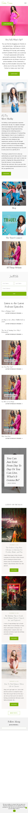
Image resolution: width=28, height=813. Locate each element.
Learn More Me (7, 23)
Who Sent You (6, 436)
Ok (14, 810)
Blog (14, 208)
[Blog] (14, 194)
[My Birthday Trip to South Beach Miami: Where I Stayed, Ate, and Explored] (14, 593)
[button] (25, 2)
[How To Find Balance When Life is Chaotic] (14, 661)
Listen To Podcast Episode (13, 313)
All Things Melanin (14, 268)
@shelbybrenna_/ (14, 724)
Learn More (14, 74)
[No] (26, 807)
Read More (6, 173)
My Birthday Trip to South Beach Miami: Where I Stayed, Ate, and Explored (14, 618)
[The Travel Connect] (14, 223)
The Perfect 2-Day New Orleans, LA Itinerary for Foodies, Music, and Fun (14, 550)
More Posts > (14, 713)
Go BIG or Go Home (8, 402)
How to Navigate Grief (8, 311)
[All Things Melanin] (14, 253)
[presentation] (14, 352)
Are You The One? (7, 367)
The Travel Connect (14, 238)
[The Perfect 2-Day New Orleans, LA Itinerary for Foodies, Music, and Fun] (14, 525)
